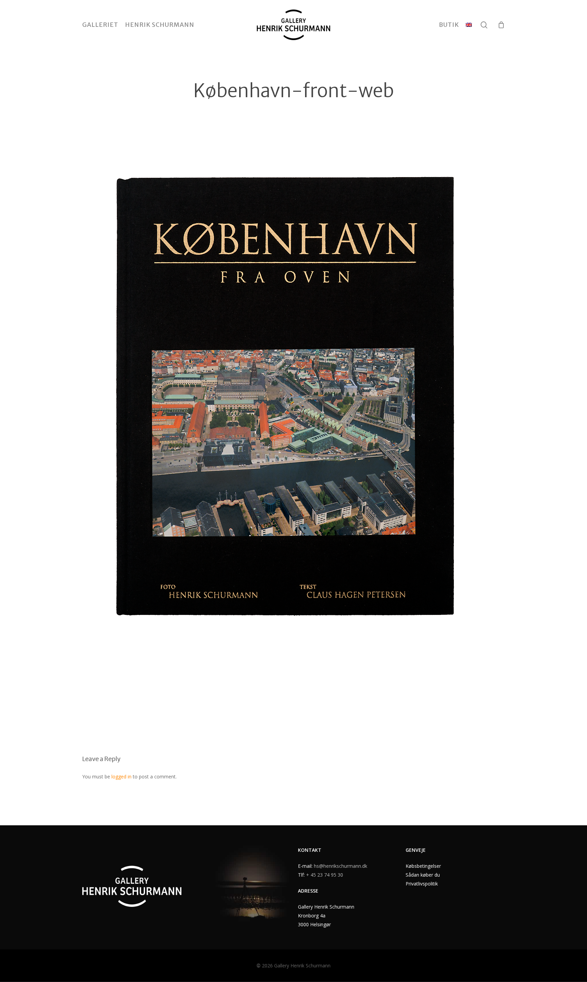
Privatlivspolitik (422, 883)
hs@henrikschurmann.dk (340, 866)
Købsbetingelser (423, 866)
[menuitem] (469, 24)
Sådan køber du (423, 875)
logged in (121, 776)
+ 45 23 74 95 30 (324, 875)
